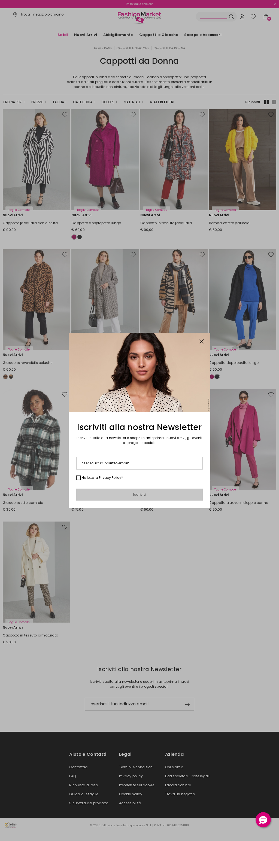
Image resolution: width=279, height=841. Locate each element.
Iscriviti (139, 494)
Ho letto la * (102, 478)
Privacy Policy (110, 477)
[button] (263, 819)
